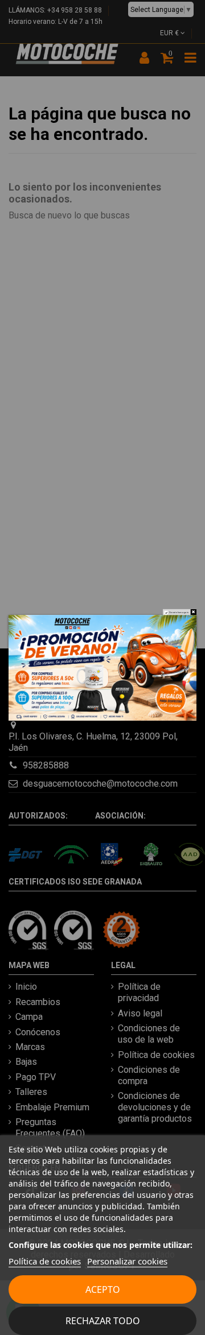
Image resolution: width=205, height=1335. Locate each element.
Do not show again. (179, 612)
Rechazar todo (102, 1321)
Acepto (102, 1289)
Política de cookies (45, 1261)
